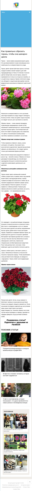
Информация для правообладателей (11, 487)
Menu (3, 12)
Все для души (11, 483)
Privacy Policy (26, 487)
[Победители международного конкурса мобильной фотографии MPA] (16, 339)
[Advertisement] (16, 30)
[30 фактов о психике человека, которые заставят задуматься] (16, 365)
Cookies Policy (16, 489)
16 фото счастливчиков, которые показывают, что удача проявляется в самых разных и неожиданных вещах (15, 400)
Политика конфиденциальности (10, 485)
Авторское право (25, 485)
